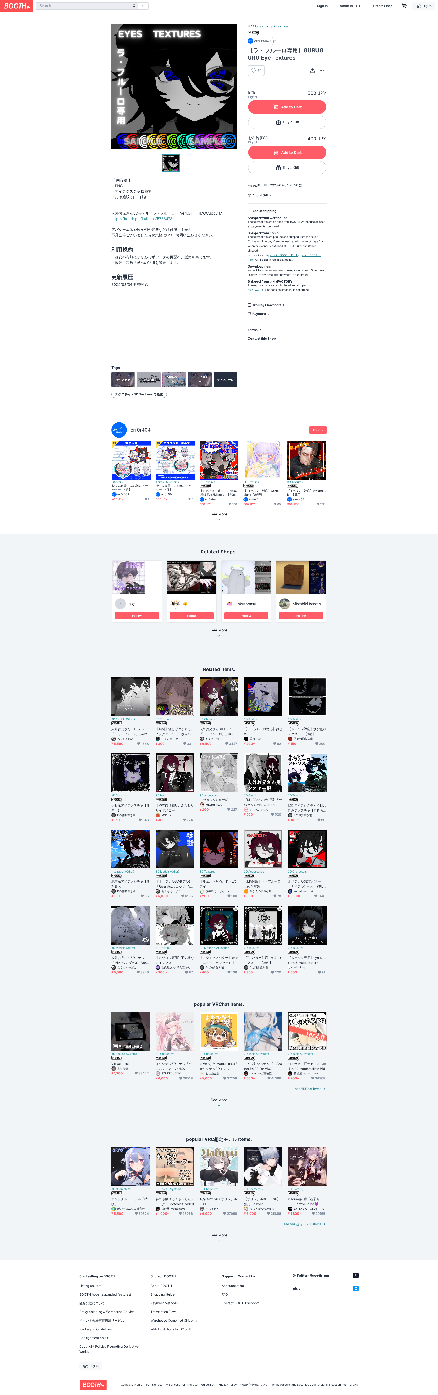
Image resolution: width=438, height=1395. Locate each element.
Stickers (117, 482)
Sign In (322, 6)
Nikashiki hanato (306, 604)
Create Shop (382, 6)
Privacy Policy (227, 1384)
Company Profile (131, 1384)
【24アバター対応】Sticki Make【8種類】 (261, 492)
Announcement (233, 1286)
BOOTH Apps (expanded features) (105, 1294)
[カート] (274, 41)
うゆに (133, 604)
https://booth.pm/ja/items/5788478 (141, 218)
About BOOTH (350, 6)
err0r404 (140, 430)
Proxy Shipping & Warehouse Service (107, 1312)
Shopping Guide (163, 1294)
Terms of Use (154, 1384)
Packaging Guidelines (95, 1329)
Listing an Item (90, 1286)
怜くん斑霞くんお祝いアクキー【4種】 (174, 487)
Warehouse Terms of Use (182, 1384)
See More (219, 630)
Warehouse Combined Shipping (174, 1320)
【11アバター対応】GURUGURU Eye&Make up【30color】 (218, 493)
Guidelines (208, 1384)
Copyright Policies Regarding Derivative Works (109, 1349)
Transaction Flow (163, 1312)
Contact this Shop (262, 338)
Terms (253, 330)
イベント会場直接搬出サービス (101, 1320)
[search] (133, 6)
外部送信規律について (254, 1384)
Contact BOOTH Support (240, 1303)
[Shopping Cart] (404, 6)
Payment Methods (164, 1303)
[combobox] (87, 6)
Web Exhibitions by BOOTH (171, 1329)
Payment (259, 314)
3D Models (256, 26)
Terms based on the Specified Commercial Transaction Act (308, 1384)
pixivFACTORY (257, 290)
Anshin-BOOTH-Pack (284, 255)
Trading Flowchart (266, 305)
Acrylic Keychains (167, 482)
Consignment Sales (93, 1338)
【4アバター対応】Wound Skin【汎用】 (306, 492)
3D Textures (280, 26)
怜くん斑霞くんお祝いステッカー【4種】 (130, 487)
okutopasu (247, 604)
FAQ (225, 1294)
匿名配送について (92, 1303)
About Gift (260, 195)
